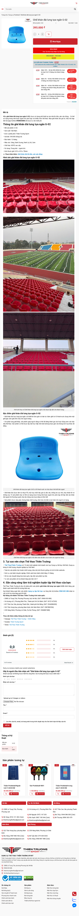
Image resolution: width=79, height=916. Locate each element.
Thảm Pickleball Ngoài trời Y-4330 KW (12, 787)
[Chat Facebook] (72, 905)
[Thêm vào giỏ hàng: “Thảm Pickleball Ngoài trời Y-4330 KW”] (6, 793)
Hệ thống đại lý (6, 890)
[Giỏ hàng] (76, 3)
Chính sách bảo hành (8, 898)
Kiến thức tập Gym (52, 890)
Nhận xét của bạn (9, 682)
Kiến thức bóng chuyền (54, 898)
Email (5, 713)
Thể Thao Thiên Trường (16, 625)
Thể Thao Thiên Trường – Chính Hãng (23, 619)
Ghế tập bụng (28, 893)
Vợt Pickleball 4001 (37, 786)
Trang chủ (4, 15)
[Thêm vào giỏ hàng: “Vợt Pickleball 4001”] (32, 793)
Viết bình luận (67, 649)
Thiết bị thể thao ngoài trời (32, 900)
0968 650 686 (64, 591)
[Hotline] (72, 894)
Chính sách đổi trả (7, 900)
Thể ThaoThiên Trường (13, 565)
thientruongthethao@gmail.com (13, 870)
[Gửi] (75, 9)
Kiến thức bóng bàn (53, 888)
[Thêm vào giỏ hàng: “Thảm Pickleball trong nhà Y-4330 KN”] (58, 793)
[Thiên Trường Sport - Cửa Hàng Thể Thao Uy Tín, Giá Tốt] (39, 3)
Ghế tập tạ (27, 888)
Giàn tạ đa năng (29, 890)
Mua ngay (15, 793)
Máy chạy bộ (28, 898)
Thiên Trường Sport (17, 622)
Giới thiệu (4, 888)
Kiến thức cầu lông (52, 893)
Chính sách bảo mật (8, 903)
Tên (5, 705)
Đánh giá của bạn (9, 676)
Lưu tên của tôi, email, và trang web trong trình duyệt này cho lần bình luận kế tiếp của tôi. (36, 721)
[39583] (48, 34)
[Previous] (1, 781)
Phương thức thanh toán (9, 895)
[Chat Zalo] (72, 900)
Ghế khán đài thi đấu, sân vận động (30, 154)
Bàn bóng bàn (28, 895)
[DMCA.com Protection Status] (28, 878)
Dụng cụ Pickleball (14, 15)
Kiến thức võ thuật (52, 895)
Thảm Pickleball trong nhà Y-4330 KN (64, 787)
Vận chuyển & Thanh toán (9, 893)
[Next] (77, 781)
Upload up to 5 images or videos (14, 698)
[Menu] (2, 9)
